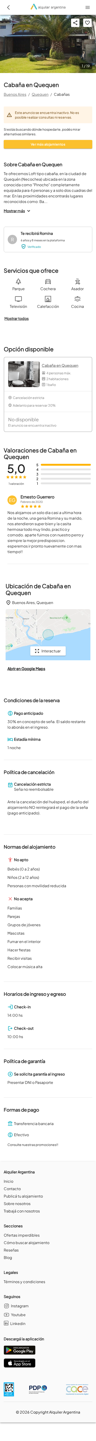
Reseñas (11, 1250)
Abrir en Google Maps (26, 668)
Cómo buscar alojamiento (26, 1242)
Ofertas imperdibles (22, 1235)
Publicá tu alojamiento (23, 1196)
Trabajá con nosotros (22, 1211)
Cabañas (62, 94)
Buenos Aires (15, 94)
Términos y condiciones (24, 1281)
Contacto (12, 1188)
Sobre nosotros (17, 1203)
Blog (8, 1257)
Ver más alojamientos (48, 144)
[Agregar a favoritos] (87, 23)
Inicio (8, 1181)
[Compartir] (75, 23)
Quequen (40, 94)
